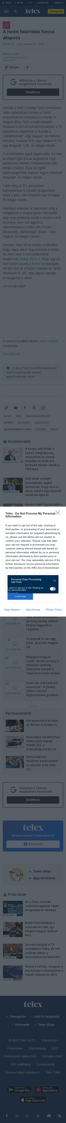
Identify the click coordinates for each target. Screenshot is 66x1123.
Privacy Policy (54, 609)
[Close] (58, 513)
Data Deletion (12, 609)
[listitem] (32, 580)
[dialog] (33, 562)
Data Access (33, 609)
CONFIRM (20, 596)
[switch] (53, 589)
